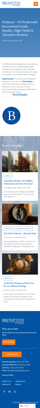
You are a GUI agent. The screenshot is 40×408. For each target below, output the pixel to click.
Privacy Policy (7, 375)
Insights (6, 384)
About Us (6, 381)
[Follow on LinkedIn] (9, 391)
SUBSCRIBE (8, 342)
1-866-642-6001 (16, 368)
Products (20, 381)
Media (18, 384)
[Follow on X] (15, 391)
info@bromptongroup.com (18, 371)
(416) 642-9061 (23, 362)
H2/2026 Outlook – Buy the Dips (20, 233)
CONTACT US (11, 354)
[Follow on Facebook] (4, 391)
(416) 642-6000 (24, 365)
